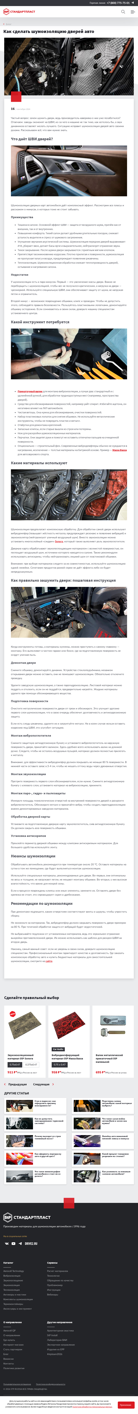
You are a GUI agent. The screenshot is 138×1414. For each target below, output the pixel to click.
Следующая (41, 1084)
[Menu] (133, 11)
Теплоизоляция (11, 1290)
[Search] (123, 11)
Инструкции (53, 1290)
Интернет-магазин (13, 1345)
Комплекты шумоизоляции (18, 1299)
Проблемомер (55, 1285)
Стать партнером (12, 1349)
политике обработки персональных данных (92, 1406)
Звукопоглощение (13, 1280)
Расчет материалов (57, 1271)
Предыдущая (17, 1084)
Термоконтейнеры (13, 1304)
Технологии (53, 1276)
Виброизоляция (11, 1276)
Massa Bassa (119, 450)
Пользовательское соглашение (17, 1384)
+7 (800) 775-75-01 (118, 3)
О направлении (11, 1335)
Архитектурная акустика (60, 1331)
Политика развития (13, 1368)
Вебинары (52, 1295)
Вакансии (8, 1359)
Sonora (59, 541)
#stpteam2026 (54, 1354)
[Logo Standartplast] (19, 11)
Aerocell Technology (13, 1271)
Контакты (8, 1364)
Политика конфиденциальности (50, 1384)
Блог (9, 24)
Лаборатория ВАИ (57, 1340)
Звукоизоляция (11, 1285)
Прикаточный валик (30, 391)
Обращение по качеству (60, 1280)
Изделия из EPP (55, 1349)
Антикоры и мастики (14, 1295)
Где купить (9, 1340)
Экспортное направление (61, 1345)
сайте (49, 961)
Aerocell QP (9, 1331)
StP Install (52, 1335)
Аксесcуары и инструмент (17, 1309)
